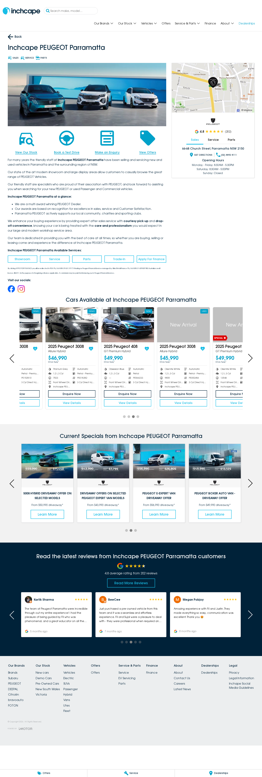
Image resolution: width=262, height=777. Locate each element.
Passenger (70, 689)
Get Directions (203, 155)
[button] (56, 614)
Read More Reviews (131, 583)
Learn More (47, 514)
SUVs (66, 683)
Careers (179, 683)
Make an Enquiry (107, 152)
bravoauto (16, 700)
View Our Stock (26, 152)
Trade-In (119, 259)
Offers (166, 23)
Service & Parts (185, 23)
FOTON (13, 705)
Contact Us (182, 678)
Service (54, 259)
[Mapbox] (181, 109)
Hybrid (67, 694)
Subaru (13, 678)
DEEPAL (13, 689)
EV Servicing (126, 678)
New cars (42, 672)
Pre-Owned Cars (47, 683)
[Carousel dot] (124, 416)
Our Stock (125, 23)
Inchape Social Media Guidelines (241, 685)
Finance (210, 23)
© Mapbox (246, 110)
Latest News (182, 689)
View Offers (147, 152)
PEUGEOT (14, 683)
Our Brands (101, 23)
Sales (195, 139)
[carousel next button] (250, 358)
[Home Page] (21, 11)
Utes (66, 705)
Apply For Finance (151, 259)
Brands (12, 672)
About (225, 23)
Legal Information (241, 678)
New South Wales (48, 689)
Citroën (13, 694)
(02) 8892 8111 (229, 155)
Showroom (22, 259)
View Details (48, 403)
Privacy (234, 672)
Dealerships (247, 23)
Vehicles (147, 23)
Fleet (66, 711)
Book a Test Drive (66, 152)
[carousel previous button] (12, 358)
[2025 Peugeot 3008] (47, 324)
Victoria (41, 694)
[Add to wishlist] (66, 348)
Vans (66, 700)
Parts (87, 259)
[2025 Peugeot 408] (103, 324)
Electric (68, 678)
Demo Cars (43, 678)
